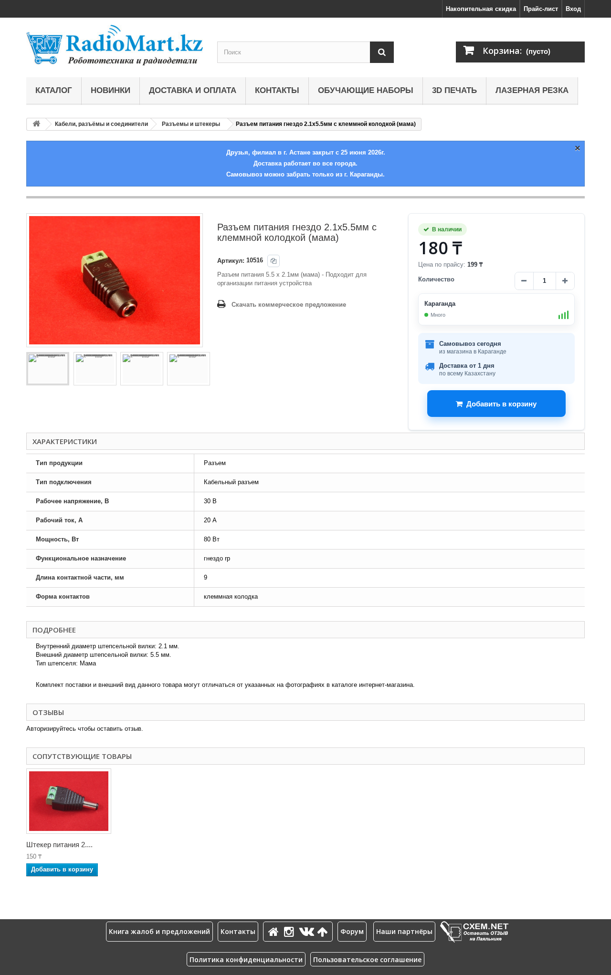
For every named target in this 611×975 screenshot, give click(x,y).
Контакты (277, 90)
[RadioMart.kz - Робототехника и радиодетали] (114, 45)
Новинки (110, 90)
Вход (573, 8)
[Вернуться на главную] (36, 124)
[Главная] (275, 931)
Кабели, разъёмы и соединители (101, 124)
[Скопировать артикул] (273, 261)
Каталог (53, 90)
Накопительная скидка (481, 8)
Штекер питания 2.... (59, 844)
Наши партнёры (404, 931)
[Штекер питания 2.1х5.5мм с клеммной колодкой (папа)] (68, 801)
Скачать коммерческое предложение (289, 304)
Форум (352, 931)
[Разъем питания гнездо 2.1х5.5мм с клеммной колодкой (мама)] (48, 369)
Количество (436, 279)
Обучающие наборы (365, 90)
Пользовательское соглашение (367, 959)
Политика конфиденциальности (246, 959)
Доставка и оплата (192, 90)
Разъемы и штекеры (191, 124)
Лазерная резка (532, 90)
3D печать (454, 90)
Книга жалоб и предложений (159, 931)
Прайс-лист (541, 8)
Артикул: (230, 260)
